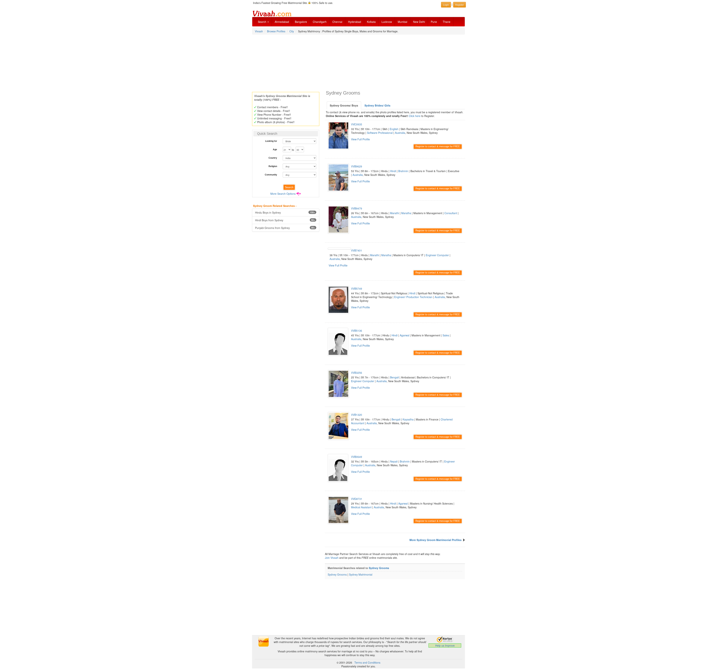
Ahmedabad (282, 22)
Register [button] (459, 4)
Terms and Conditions (367, 662)
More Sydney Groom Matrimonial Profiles (435, 540)
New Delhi (419, 22)
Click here (414, 116)
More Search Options (283, 193)
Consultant (450, 213)
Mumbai (402, 22)
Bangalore (301, 22)
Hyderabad (354, 22)
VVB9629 (356, 166)
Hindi (393, 171)
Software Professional (380, 133)
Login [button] (446, 4)
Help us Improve (445, 645)
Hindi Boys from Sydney (285, 220)
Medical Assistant (361, 507)
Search (262, 22)
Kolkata (371, 22)
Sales (446, 335)
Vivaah (259, 31)
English (394, 129)
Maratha (406, 213)
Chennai (337, 22)
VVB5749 (356, 288)
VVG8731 (356, 499)
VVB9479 (356, 208)
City (291, 31)
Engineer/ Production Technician (413, 297)
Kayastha (408, 419)
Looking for (271, 141)
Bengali (394, 377)
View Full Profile (360, 139)
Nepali (394, 461)
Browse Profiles (276, 31)
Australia (400, 133)
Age (275, 149)
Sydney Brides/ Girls (377, 105)
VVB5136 (356, 330)
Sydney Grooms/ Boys (344, 105)
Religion (273, 166)
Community (271, 174)
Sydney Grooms (379, 568)
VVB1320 (356, 415)
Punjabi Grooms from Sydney (285, 228)
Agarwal (404, 335)
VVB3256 (356, 372)
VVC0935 (356, 124)
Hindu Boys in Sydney (285, 212)
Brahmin (403, 171)
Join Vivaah (332, 558)
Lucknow (386, 22)
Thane (446, 22)
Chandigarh (320, 22)
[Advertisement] (358, 62)
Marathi (394, 213)
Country (273, 157)
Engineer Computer (437, 255)
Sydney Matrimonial (360, 574)
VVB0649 (356, 457)
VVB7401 (356, 250)
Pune (434, 22)
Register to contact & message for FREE (437, 146)
